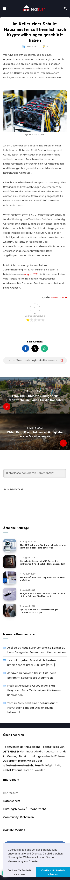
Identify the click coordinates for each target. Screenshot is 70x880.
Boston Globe (59, 297)
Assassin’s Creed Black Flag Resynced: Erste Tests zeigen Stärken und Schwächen (34, 690)
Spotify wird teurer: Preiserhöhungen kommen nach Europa (39, 611)
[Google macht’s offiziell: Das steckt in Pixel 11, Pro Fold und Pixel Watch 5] (9, 594)
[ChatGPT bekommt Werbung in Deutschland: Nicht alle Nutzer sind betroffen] (9, 545)
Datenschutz (11, 801)
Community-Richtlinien (18, 817)
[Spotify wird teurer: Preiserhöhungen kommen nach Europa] (9, 610)
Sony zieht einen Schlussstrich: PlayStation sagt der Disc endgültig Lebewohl (32, 707)
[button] (44, 861)
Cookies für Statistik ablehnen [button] (19, 872)
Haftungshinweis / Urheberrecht (24, 809)
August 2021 (31, 274)
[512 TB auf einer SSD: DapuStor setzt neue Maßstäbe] (9, 577)
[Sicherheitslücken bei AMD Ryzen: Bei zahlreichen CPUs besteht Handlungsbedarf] (9, 561)
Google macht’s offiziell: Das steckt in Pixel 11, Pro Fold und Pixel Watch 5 (42, 594)
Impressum (10, 793)
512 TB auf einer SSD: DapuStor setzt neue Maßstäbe (42, 578)
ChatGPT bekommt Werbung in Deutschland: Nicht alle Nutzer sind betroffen (43, 546)
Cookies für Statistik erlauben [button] (53, 872)
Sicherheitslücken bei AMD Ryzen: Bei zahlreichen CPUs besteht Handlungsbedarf (42, 562)
